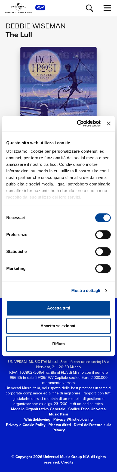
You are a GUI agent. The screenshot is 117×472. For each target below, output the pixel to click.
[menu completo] (107, 8)
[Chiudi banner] (109, 123)
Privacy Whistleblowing (73, 419)
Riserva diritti (59, 424)
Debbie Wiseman (35, 25)
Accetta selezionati (58, 325)
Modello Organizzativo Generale (38, 409)
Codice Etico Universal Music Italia (77, 411)
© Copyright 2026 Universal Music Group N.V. (50, 456)
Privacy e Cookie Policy (25, 424)
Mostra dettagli (85, 290)
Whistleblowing (37, 419)
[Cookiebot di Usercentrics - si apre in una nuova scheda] (77, 123)
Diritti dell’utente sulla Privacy (82, 427)
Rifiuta (58, 343)
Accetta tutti (58, 308)
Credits (67, 462)
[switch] (103, 234)
